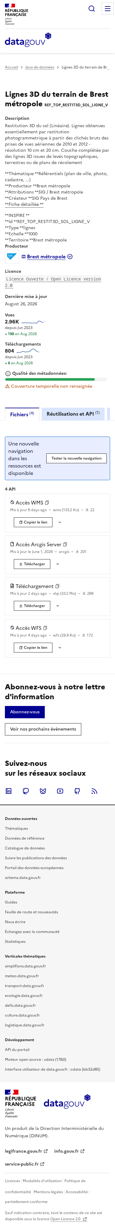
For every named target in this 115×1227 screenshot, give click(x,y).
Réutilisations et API (73, 413)
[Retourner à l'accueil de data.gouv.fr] (28, 40)
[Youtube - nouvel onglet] (60, 791)
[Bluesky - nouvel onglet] (43, 791)
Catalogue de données (25, 848)
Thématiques (16, 828)
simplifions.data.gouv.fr (25, 966)
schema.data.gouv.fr (23, 877)
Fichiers (22, 414)
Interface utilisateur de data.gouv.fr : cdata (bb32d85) (52, 1069)
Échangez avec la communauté (32, 932)
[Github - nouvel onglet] (77, 791)
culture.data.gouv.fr (22, 1015)
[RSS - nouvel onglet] (94, 791)
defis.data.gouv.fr (20, 1005)
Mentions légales (48, 1192)
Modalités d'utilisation (42, 1181)
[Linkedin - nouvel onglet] (8, 791)
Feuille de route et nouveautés (31, 912)
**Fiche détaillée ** (24, 204)
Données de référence (24, 838)
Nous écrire (15, 922)
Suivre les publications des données (36, 858)
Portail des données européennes (34, 868)
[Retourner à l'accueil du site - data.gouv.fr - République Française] (67, 1103)
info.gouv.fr (66, 1151)
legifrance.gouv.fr (23, 1151)
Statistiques (15, 941)
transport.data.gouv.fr (24, 986)
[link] (32, 564)
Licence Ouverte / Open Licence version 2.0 (53, 282)
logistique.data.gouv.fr (24, 1025)
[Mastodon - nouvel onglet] (26, 791)
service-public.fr (22, 1164)
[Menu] (108, 8)
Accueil (11, 67)
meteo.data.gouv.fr (22, 976)
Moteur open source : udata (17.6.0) (35, 1059)
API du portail (17, 1050)
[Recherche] (92, 8)
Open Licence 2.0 (65, 1219)
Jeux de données (39, 67)
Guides (11, 902)
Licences (12, 1181)
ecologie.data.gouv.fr (24, 995)
